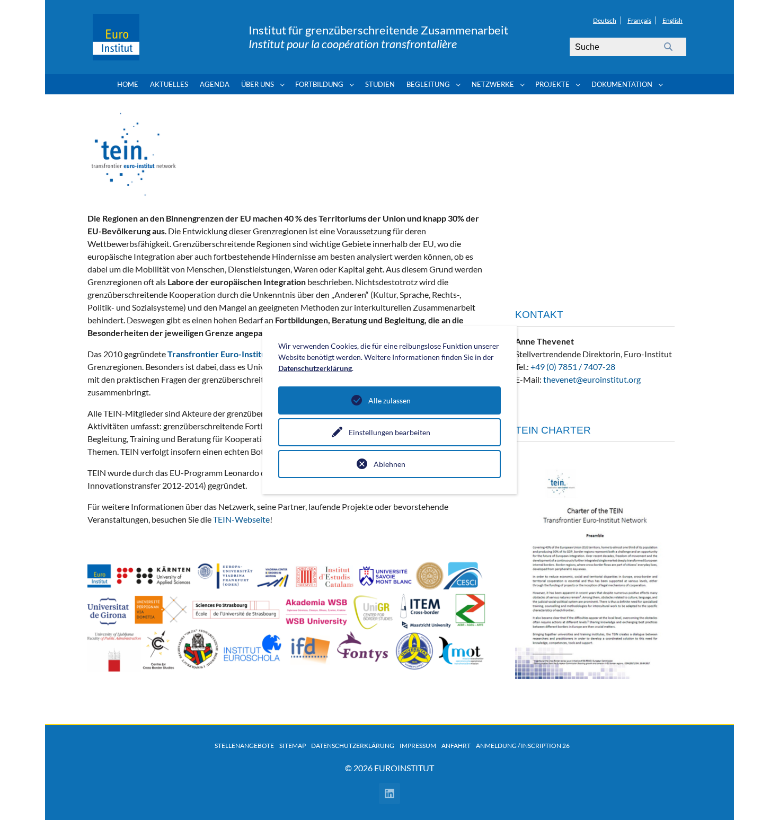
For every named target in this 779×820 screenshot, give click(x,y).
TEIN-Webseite (240, 519)
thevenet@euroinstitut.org (592, 379)
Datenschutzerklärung (352, 746)
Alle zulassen (389, 400)
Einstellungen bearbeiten (389, 432)
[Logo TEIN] (133, 154)
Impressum (418, 746)
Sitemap (292, 746)
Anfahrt (456, 746)
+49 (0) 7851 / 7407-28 (572, 366)
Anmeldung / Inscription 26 (523, 746)
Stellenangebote (244, 746)
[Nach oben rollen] (755, 796)
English (672, 20)
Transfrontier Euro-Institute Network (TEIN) (251, 354)
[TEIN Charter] (595, 565)
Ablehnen (389, 464)
